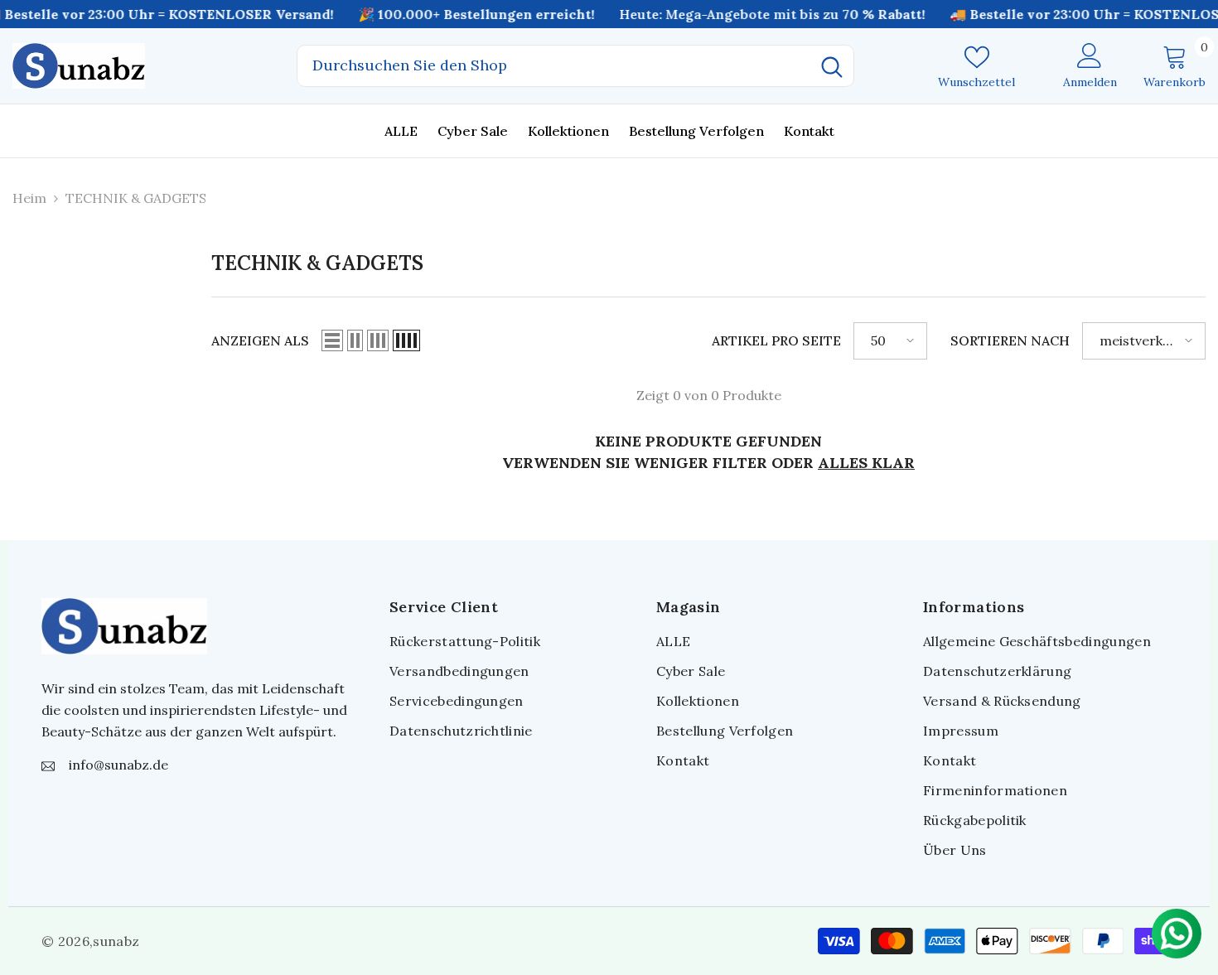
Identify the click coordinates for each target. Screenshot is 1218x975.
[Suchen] (575, 66)
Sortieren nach (1010, 340)
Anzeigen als (260, 340)
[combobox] (553, 66)
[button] (332, 340)
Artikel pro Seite (776, 340)
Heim (29, 198)
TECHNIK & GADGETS (135, 198)
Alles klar (866, 462)
